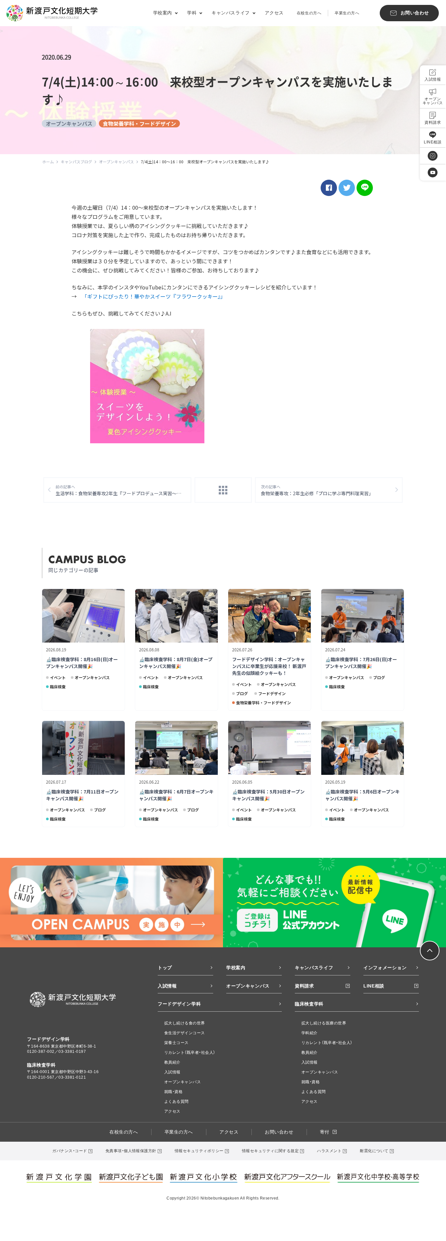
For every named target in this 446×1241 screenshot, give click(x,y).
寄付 (324, 1132)
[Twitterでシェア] (347, 188)
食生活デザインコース (184, 1033)
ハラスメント (329, 1151)
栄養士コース (176, 1042)
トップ (165, 967)
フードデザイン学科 (179, 1003)
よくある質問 (176, 1101)
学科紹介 (309, 1033)
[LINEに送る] (365, 188)
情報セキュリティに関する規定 (270, 1151)
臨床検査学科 (309, 1003)
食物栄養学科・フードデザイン (139, 123)
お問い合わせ (279, 1132)
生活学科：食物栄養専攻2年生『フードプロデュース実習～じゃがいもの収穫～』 (123, 490)
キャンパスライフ (314, 967)
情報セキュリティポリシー (199, 1151)
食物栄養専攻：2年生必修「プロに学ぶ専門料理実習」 (317, 490)
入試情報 (167, 985)
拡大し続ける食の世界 (184, 1023)
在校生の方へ (309, 13)
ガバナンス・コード (69, 1151)
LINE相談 (373, 985)
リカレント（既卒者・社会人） (189, 1052)
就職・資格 (173, 1091)
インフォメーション (384, 967)
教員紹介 (172, 1062)
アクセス (274, 12)
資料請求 (304, 985)
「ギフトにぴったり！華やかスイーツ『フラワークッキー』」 (154, 296)
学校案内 (236, 967)
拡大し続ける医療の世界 (323, 1023)
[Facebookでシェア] (329, 188)
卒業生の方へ (347, 13)
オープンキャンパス (69, 123)
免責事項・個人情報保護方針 (130, 1151)
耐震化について (374, 1151)
